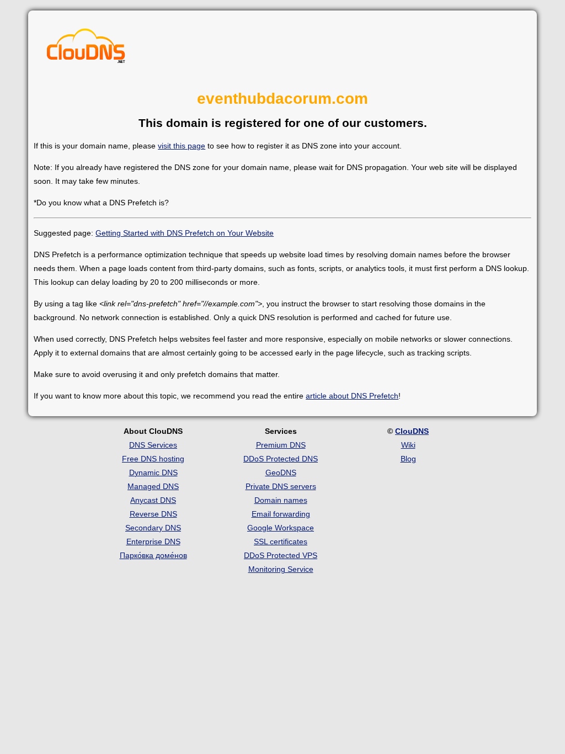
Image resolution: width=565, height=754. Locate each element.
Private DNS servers (281, 486)
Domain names (280, 500)
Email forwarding (281, 513)
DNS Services (153, 444)
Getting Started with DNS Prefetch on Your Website (184, 233)
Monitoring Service (280, 569)
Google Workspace (280, 527)
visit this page (181, 145)
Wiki (408, 444)
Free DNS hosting (153, 458)
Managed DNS (153, 486)
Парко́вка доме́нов (153, 555)
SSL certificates (280, 541)
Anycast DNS (153, 500)
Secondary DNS (153, 527)
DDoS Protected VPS (280, 555)
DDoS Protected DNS (280, 458)
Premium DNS (281, 444)
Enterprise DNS (153, 541)
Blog (408, 458)
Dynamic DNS (153, 472)
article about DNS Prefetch (352, 395)
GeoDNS (280, 472)
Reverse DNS (153, 513)
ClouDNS (412, 431)
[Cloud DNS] (86, 48)
